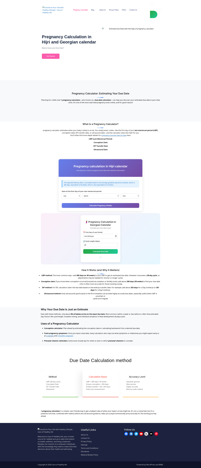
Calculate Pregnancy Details (100, 205)
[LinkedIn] (131, 434)
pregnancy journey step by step (113, 135)
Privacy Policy (114, 10)
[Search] (153, 14)
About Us (102, 10)
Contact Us (133, 10)
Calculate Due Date (100, 251)
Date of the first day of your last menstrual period (81, 191)
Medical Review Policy (89, 455)
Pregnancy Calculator (80, 10)
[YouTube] (141, 434)
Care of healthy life (59, 465)
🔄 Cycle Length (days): (91, 241)
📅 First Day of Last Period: (93, 232)
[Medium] (151, 434)
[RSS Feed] (146, 434)
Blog (92, 10)
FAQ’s (124, 10)
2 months (50, 336)
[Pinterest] (156, 434)
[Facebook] (126, 434)
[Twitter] (136, 434)
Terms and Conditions (89, 448)
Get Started (50, 56)
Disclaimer (85, 451)
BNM (161, 465)
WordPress (150, 465)
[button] (152, 3)
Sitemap (84, 445)
